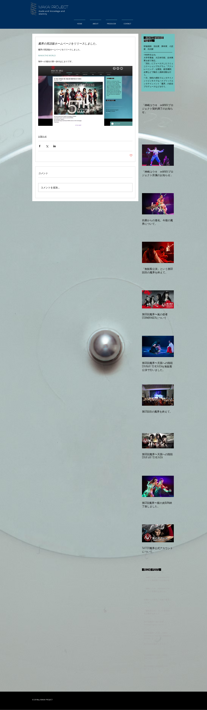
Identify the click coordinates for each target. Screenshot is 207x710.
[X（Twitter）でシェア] (47, 146)
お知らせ (42, 136)
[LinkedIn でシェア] (54, 146)
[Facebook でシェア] (39, 146)
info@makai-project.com (65, 706)
